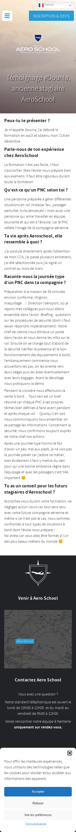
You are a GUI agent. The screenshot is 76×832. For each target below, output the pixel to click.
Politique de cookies (36, 823)
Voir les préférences (38, 815)
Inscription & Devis (51, 16)
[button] (70, 753)
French (49, 5)
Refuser (38, 803)
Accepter (38, 791)
